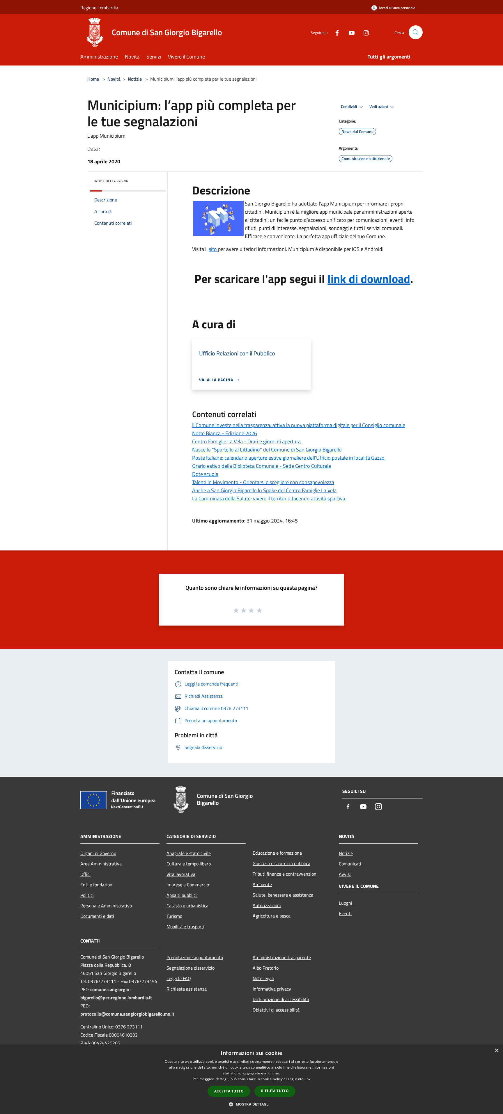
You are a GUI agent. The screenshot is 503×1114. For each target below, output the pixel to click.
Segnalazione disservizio (191, 967)
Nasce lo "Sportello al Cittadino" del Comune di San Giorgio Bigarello (267, 450)
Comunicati (350, 863)
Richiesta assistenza (187, 988)
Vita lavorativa (181, 874)
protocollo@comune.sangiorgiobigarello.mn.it (127, 1013)
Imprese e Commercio (188, 884)
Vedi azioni (379, 106)
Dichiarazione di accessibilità (281, 999)
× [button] (496, 1051)
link (307, 1078)
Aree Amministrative (101, 863)
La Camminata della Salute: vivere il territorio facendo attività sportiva (268, 498)
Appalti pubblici (182, 895)
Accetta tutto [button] (229, 1091)
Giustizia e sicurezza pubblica (281, 863)
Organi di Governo (98, 853)
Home (93, 78)
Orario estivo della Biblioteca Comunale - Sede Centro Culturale (261, 466)
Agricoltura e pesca (272, 915)
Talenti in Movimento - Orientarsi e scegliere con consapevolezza (263, 482)
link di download (368, 279)
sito (213, 249)
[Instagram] (364, 32)
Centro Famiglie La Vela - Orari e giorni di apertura (246, 441)
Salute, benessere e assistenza (283, 894)
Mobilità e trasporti (185, 926)
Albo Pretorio (266, 967)
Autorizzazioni (267, 905)
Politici (87, 895)
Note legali (263, 978)
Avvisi (345, 874)
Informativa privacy (272, 988)
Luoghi (345, 902)
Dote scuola (205, 474)
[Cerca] (416, 32)
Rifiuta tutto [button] (275, 1090)
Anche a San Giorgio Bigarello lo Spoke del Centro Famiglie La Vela (264, 490)
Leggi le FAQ (179, 978)
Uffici (85, 874)
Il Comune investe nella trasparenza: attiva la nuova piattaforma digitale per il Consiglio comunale (298, 425)
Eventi (345, 913)
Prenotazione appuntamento (195, 957)
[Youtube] (349, 32)
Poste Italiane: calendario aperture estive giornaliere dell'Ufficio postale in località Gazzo (288, 458)
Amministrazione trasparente (282, 957)
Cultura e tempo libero (189, 863)
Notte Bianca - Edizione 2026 (224, 433)
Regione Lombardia (99, 7)
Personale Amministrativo (106, 905)
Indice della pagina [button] (111, 181)
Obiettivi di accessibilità (276, 1009)
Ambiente (262, 884)
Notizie (135, 78)
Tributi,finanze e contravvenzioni (285, 873)
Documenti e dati (97, 916)
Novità (114, 78)
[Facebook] (335, 32)
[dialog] (251, 1079)
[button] (251, 1104)
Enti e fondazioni (97, 884)
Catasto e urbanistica (187, 905)
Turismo (174, 916)
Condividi (349, 106)
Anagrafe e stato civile (189, 853)
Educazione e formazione (277, 852)
